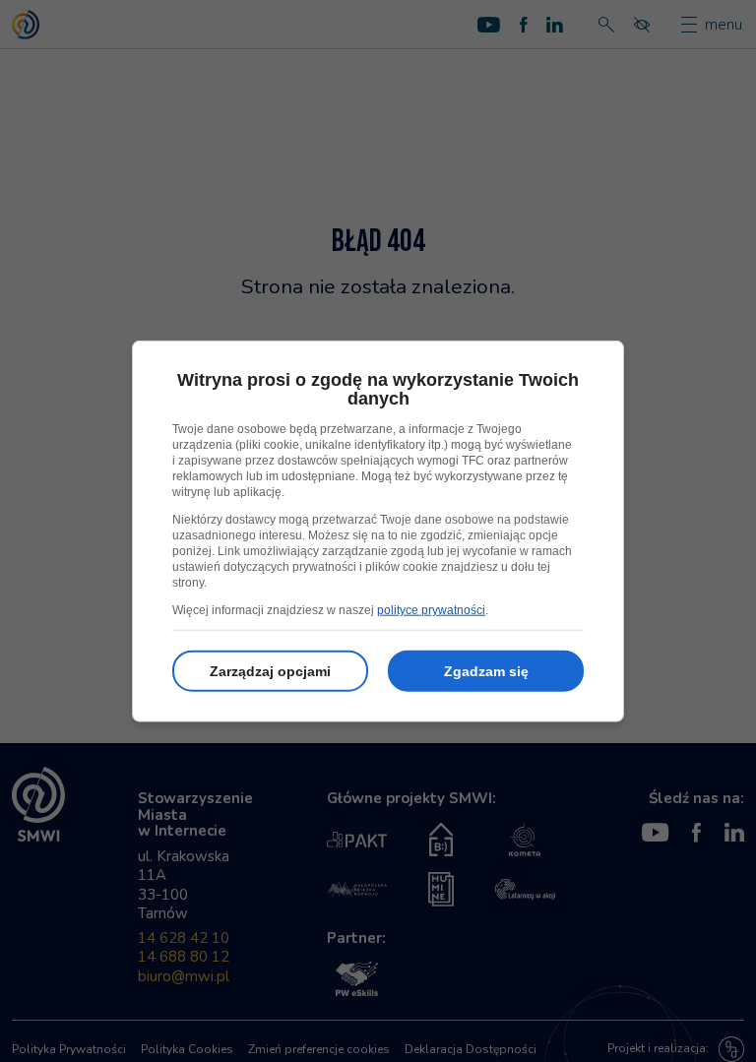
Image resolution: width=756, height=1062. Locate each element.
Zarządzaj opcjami (270, 671)
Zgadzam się (486, 671)
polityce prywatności (431, 610)
